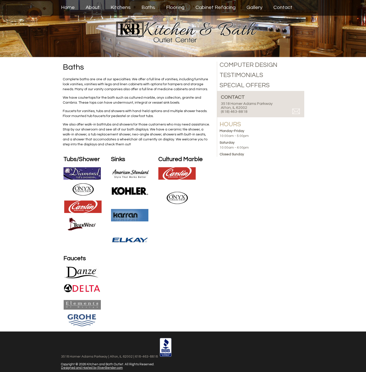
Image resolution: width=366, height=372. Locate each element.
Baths (148, 7)
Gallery (254, 7)
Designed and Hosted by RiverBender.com (92, 368)
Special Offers (245, 85)
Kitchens (120, 7)
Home (68, 7)
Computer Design (248, 65)
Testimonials (241, 75)
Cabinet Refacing (215, 7)
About (93, 7)
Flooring (175, 7)
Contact (282, 7)
